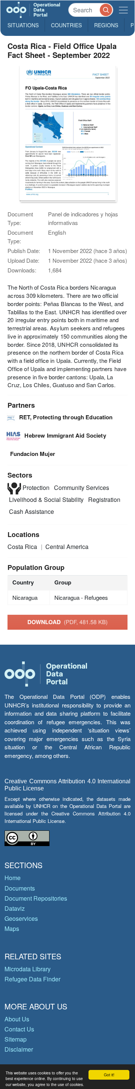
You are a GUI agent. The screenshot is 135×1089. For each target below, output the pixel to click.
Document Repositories (35, 898)
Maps (11, 928)
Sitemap (15, 1039)
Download (67, 622)
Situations (23, 25)
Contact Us (19, 1029)
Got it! (109, 1074)
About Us (16, 1019)
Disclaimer (18, 1049)
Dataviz (14, 908)
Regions (106, 25)
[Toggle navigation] (123, 9)
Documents (19, 888)
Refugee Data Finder (32, 979)
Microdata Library (27, 969)
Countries (66, 25)
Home (12, 877)
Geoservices (21, 918)
